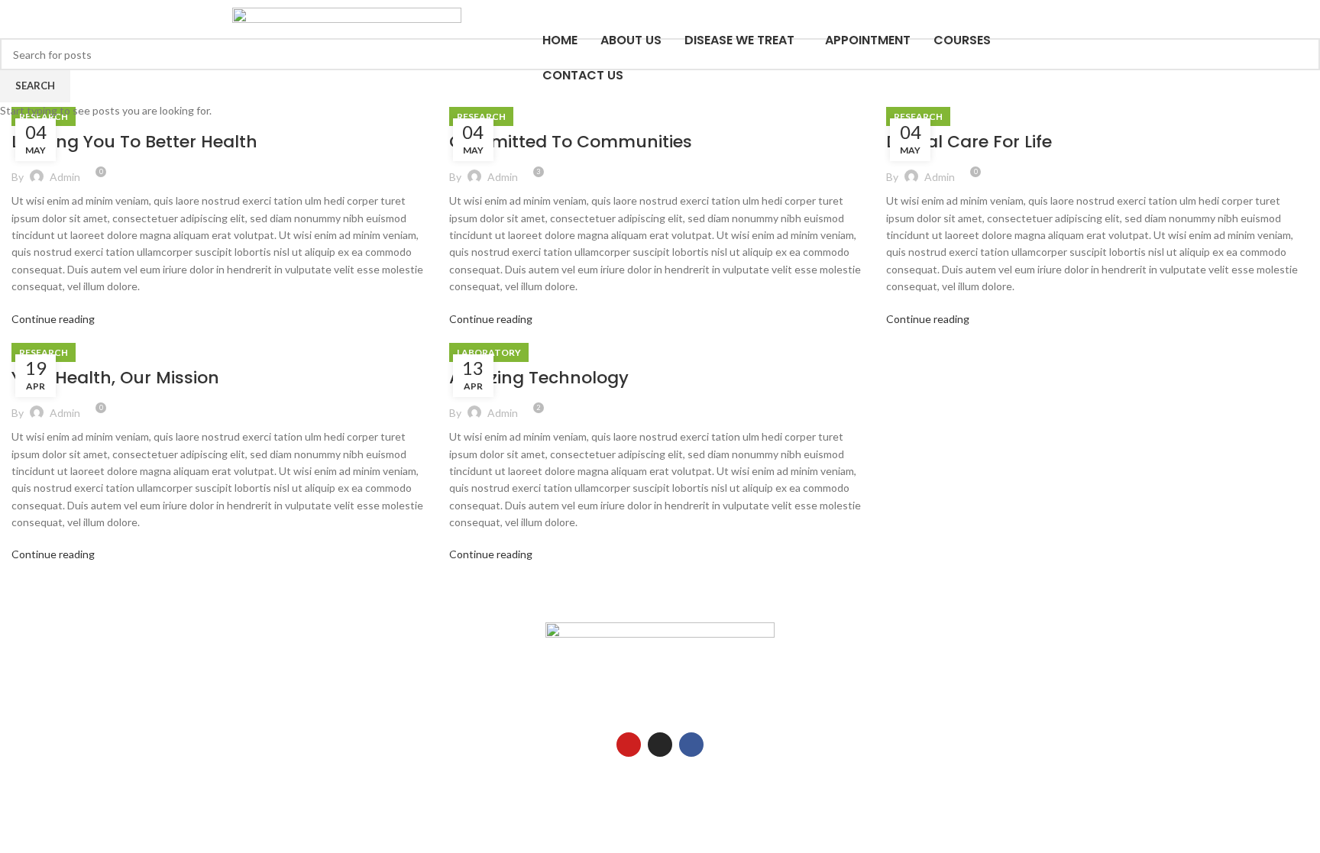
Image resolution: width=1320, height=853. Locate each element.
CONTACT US (582, 75)
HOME (560, 40)
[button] (743, 40)
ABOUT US (631, 40)
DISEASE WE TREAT (739, 40)
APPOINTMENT (868, 40)
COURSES (962, 40)
